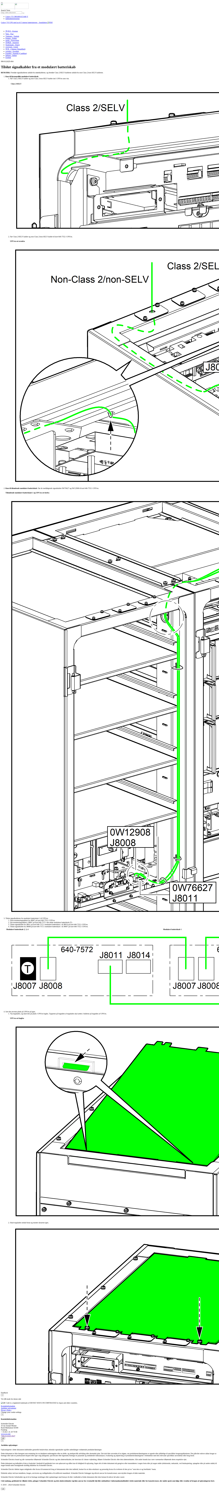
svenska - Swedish (12, 51)
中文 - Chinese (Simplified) (15, 49)
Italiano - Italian (11, 55)
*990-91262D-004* (8, 1436)
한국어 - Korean (11, 31)
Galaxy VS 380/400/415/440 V (16, 17)
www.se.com (5, 1434)
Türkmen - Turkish (12, 36)
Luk (3, 1438)
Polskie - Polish (11, 38)
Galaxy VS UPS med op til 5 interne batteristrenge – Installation (24, 22)
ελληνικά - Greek (11, 47)
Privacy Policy (6, 1410)
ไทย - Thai (9, 34)
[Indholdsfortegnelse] (2, 25)
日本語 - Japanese (12, 43)
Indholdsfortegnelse (12, 19)
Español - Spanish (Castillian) (16, 53)
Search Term (5, 10)
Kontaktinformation (8, 1406)
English (8, 58)
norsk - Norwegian (12, 40)
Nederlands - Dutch (12, 45)
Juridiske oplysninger (8, 1408)
